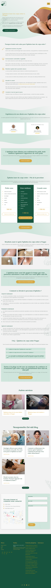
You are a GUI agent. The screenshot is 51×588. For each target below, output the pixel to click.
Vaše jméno (30, 496)
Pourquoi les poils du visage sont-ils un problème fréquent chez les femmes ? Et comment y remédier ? (32, 562)
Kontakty (2, 549)
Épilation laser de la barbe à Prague (19, 547)
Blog (2, 547)
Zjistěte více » (6, 454)
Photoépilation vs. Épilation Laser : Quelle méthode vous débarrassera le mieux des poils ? (32, 567)
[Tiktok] (29, 585)
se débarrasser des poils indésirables (26, 84)
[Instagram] (24, 585)
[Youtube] (26, 585)
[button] (25, 349)
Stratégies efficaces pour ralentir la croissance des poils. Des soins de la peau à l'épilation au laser (12, 449)
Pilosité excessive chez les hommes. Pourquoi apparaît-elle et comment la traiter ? (12, 478)
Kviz (1, 548)
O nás (2, 546)
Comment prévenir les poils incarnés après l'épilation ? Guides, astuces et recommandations (31, 572)
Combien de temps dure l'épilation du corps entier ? (20, 349)
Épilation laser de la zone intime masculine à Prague (18, 549)
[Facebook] (22, 585)
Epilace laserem (3, 545)
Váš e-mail (30, 501)
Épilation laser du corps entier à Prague (18, 546)
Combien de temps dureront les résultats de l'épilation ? (21, 352)
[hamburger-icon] (48, 4)
